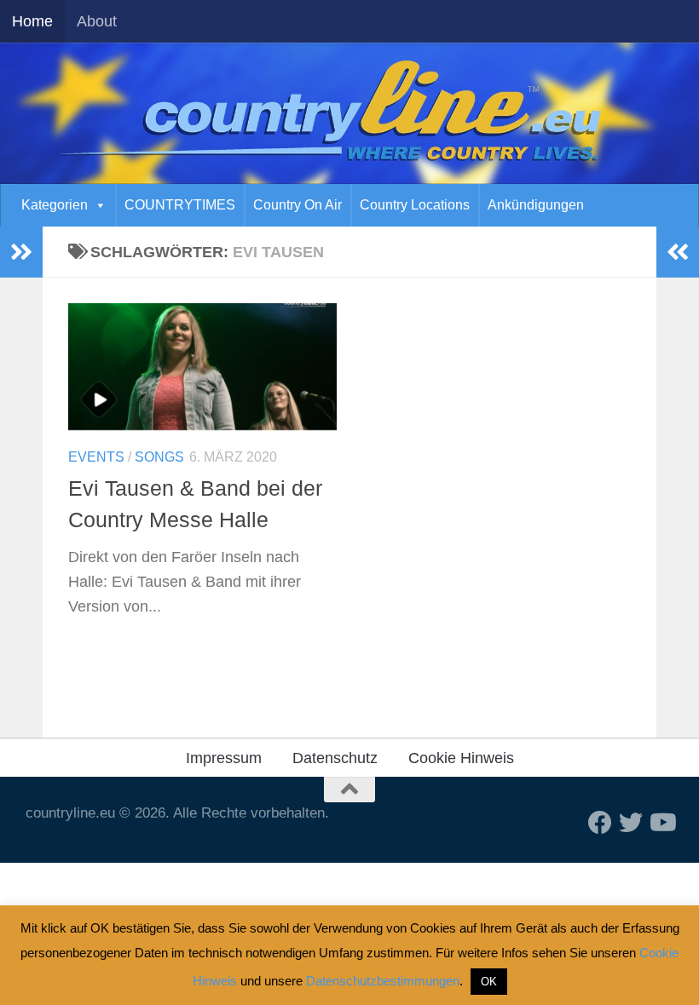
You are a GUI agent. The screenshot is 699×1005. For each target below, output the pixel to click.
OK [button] (489, 981)
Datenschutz (335, 758)
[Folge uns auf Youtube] (661, 823)
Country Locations (415, 205)
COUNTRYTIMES (179, 205)
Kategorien (54, 205)
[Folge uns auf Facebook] (600, 823)
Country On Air (297, 205)
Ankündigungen (536, 205)
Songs (159, 457)
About (97, 21)
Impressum (224, 758)
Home (32, 21)
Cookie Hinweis (461, 758)
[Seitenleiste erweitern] (21, 252)
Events (96, 457)
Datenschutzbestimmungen (382, 980)
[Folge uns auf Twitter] (631, 823)
